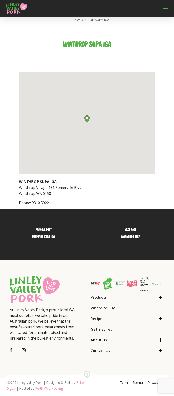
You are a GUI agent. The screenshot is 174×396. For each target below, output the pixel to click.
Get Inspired (102, 329)
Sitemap (139, 382)
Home (69, 19)
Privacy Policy (158, 382)
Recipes (97, 318)
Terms (124, 382)
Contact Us (100, 350)
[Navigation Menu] (165, 8)
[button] (87, 119)
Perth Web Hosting (49, 388)
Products (99, 297)
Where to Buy (103, 308)
